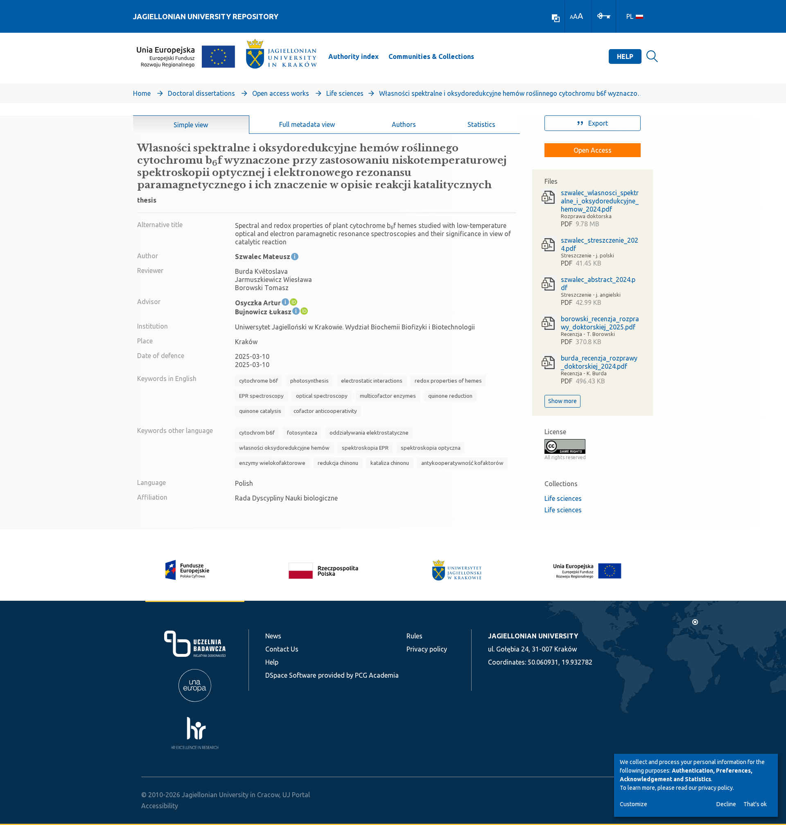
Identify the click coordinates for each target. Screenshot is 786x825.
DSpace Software (290, 675)
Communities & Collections (431, 56)
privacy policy (715, 787)
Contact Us (281, 649)
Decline (726, 804)
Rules (414, 636)
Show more (562, 401)
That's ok (755, 804)
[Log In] (603, 15)
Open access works (280, 93)
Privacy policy (427, 649)
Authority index (353, 56)
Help (625, 56)
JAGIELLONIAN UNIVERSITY (533, 636)
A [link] (571, 17)
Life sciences (345, 93)
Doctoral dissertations (201, 93)
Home (142, 93)
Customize (633, 804)
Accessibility (159, 805)
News (273, 636)
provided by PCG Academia (358, 675)
